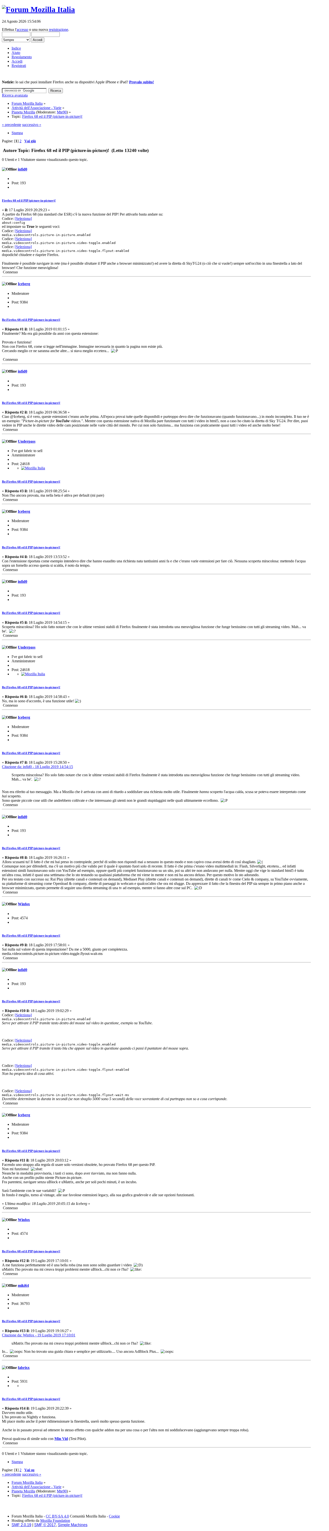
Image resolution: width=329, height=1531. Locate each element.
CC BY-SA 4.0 (57, 1516)
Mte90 (62, 112)
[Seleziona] (23, 219)
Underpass (26, 441)
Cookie (114, 1516)
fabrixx (24, 1368)
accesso (22, 29)
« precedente (11, 125)
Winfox (24, 904)
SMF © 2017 (45, 1525)
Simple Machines (72, 1525)
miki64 (23, 1285)
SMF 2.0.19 (21, 1525)
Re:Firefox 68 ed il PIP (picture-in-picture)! (31, 320)
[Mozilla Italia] (33, 468)
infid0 (22, 169)
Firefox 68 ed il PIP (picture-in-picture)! (29, 200)
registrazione (58, 29)
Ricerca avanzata (15, 95)
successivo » (31, 125)
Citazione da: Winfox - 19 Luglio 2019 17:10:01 (38, 1335)
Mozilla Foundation (55, 1520)
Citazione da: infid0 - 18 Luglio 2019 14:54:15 (37, 767)
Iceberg (24, 284)
